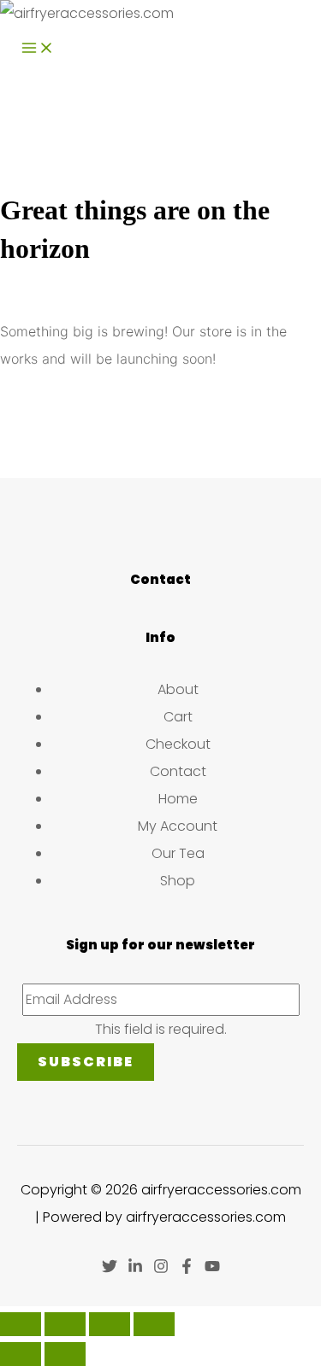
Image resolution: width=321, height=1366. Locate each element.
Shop (177, 880)
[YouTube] (212, 1269)
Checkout (178, 744)
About (178, 689)
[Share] (109, 1324)
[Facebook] (186, 1269)
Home (178, 799)
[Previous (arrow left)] (20, 1354)
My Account (177, 826)
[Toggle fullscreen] (65, 1324)
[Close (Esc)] (154, 1324)
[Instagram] (161, 1269)
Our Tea (178, 853)
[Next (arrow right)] (65, 1354)
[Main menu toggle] (37, 48)
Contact (178, 771)
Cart (178, 717)
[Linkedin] (135, 1269)
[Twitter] (109, 1269)
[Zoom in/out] (20, 1324)
